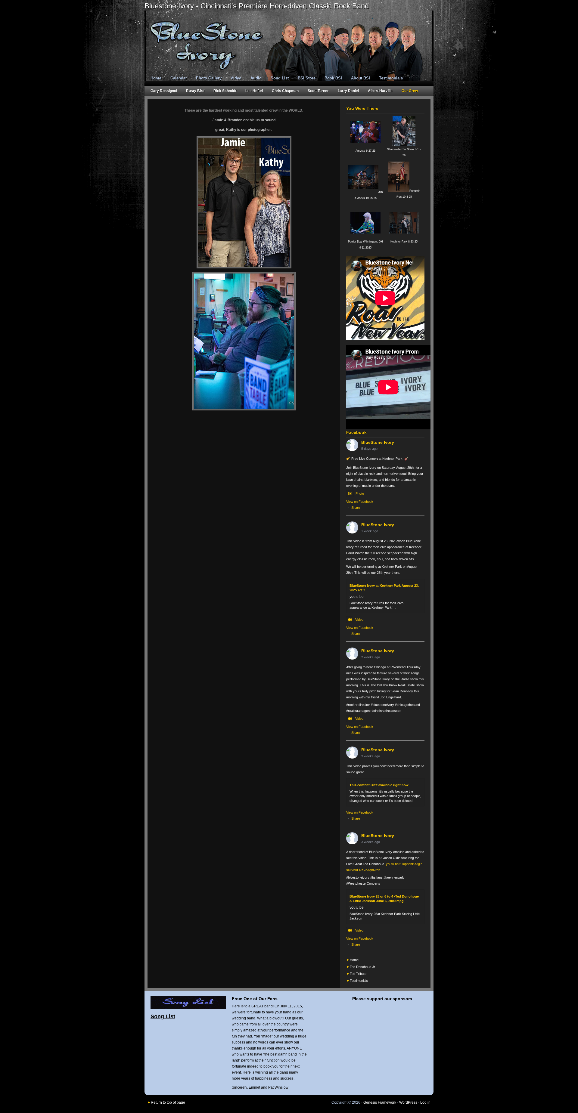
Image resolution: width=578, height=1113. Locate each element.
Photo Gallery (209, 78)
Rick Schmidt (224, 91)
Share (355, 507)
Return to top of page (168, 1102)
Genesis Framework (379, 1102)
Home (156, 78)
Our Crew (410, 91)
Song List (280, 78)
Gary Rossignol (164, 91)
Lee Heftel (254, 91)
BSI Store (306, 78)
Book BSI (333, 78)
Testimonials (391, 78)
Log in (425, 1102)
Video (236, 78)
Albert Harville (380, 91)
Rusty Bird (195, 91)
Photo (360, 493)
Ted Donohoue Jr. (363, 967)
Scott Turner (318, 91)
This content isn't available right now (379, 785)
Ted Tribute (358, 973)
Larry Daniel (348, 91)
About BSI (360, 78)
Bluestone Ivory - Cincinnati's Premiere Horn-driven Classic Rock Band (256, 6)
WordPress (408, 1102)
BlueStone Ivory (377, 442)
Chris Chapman (285, 91)
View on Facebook (359, 501)
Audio (256, 78)
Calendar (178, 78)
